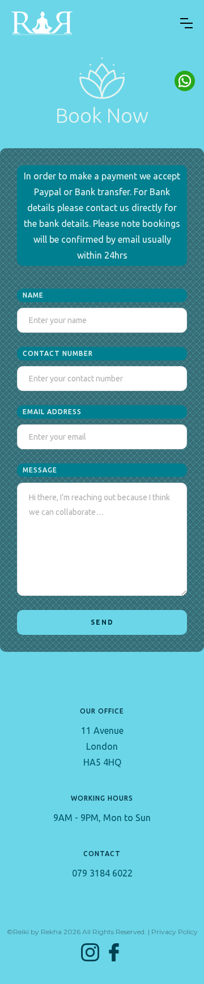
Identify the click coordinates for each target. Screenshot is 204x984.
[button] (186, 23)
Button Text (185, 81)
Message (40, 470)
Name (33, 295)
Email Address (52, 411)
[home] (42, 23)
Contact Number (58, 353)
